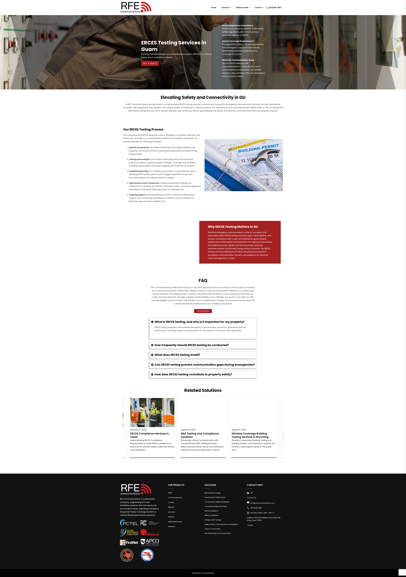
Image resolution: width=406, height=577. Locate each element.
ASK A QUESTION (203, 311)
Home (213, 7)
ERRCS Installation (212, 515)
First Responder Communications (218, 533)
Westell (171, 517)
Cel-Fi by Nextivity (175, 497)
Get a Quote (150, 63)
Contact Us (251, 498)
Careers (250, 525)
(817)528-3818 (274, 7)
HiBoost (171, 507)
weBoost (171, 526)
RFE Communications (206, 573)
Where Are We (242, 7)
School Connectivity (212, 529)
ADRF (170, 493)
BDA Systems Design (213, 493)
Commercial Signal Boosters (216, 506)
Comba (171, 502)
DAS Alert (171, 512)
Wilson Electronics (175, 522)
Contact (258, 7)
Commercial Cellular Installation (217, 502)
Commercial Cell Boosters (215, 497)
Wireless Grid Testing (213, 520)
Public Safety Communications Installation (221, 524)
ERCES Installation (211, 511)
